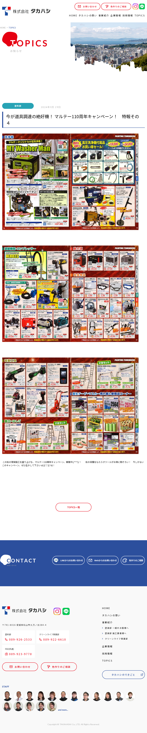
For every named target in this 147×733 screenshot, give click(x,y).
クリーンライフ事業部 (116, 638)
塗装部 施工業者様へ (115, 633)
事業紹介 (103, 15)
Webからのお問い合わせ (105, 560)
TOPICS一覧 (73, 507)
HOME (73, 15)
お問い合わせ (90, 6)
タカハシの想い (88, 15)
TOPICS (140, 15)
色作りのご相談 (119, 6)
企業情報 (115, 15)
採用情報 (127, 15)
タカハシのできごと (123, 674)
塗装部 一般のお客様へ (117, 627)
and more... (63, 710)
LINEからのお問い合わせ (71, 560)
